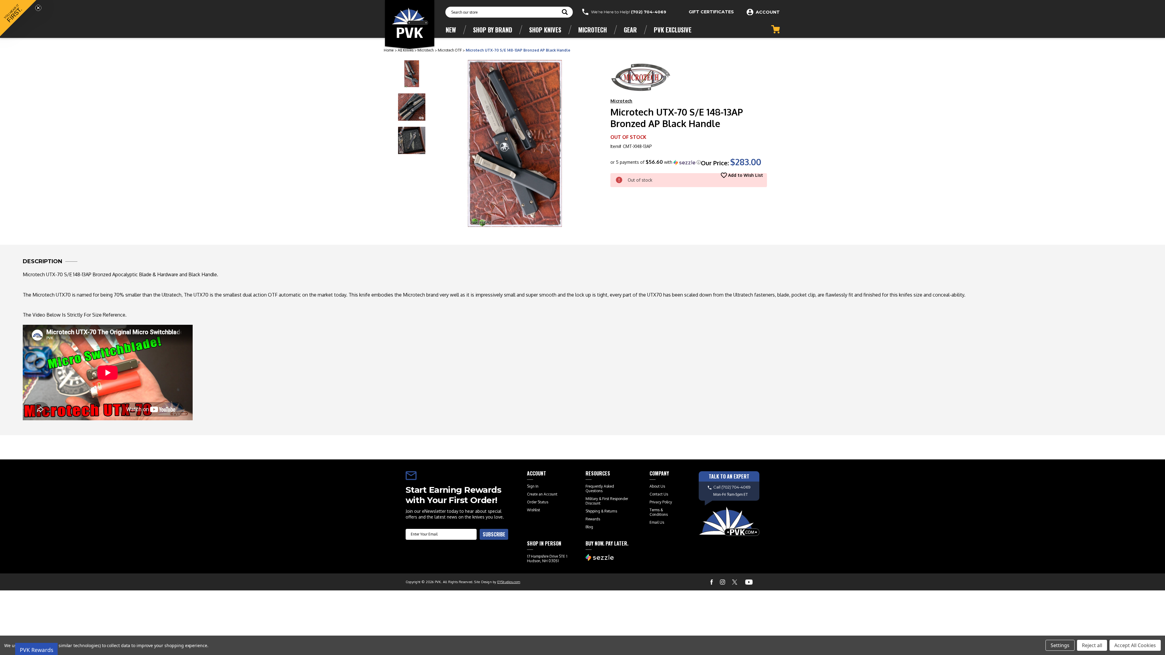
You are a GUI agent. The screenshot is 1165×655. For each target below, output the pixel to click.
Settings (1060, 645)
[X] (734, 582)
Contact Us (659, 494)
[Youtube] (749, 582)
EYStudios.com (508, 582)
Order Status (537, 502)
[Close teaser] (38, 8)
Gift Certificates (711, 12)
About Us (657, 486)
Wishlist (533, 510)
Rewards (593, 519)
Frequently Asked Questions (600, 488)
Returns (610, 511)
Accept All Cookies (1135, 645)
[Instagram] (722, 582)
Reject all (1092, 645)
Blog (589, 527)
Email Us (657, 522)
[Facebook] (711, 582)
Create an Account (542, 494)
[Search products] (565, 12)
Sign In (533, 486)
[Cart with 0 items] (775, 29)
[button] (655, 162)
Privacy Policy (661, 502)
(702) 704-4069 (648, 11)
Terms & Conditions (659, 512)
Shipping (593, 511)
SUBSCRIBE (494, 534)
